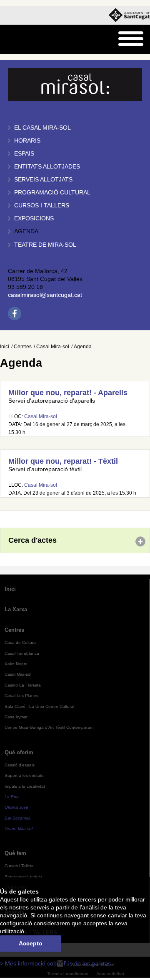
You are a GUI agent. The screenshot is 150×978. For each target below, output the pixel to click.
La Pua (12, 796)
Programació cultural (52, 192)
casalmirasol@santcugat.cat (45, 295)
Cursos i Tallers (19, 865)
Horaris (27, 141)
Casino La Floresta (23, 685)
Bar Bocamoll (17, 818)
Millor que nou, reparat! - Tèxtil (63, 461)
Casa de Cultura (20, 642)
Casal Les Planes (21, 695)
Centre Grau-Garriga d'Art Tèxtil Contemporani (49, 727)
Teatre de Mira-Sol (45, 245)
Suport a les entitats (24, 775)
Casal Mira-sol (52, 347)
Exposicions (34, 218)
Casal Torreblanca (22, 653)
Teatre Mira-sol (18, 828)
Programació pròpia (23, 876)
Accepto (30, 943)
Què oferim (19, 752)
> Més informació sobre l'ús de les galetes (55, 963)
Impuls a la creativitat (25, 786)
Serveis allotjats (43, 179)
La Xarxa (16, 609)
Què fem (15, 853)
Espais (24, 154)
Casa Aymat (16, 717)
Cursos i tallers (41, 205)
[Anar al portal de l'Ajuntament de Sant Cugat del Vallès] (129, 15)
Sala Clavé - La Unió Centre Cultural (39, 706)
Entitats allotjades (47, 166)
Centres (23, 347)
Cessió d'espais (20, 765)
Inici (4, 347)
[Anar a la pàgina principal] (27, 39)
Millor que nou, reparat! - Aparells (68, 392)
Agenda (26, 231)
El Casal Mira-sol (42, 128)
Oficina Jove (16, 807)
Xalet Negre (16, 663)
